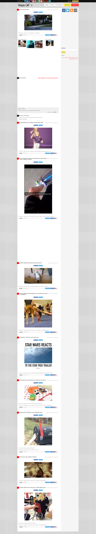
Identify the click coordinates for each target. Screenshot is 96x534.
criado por (46, 286)
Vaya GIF (62, 55)
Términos (66, 57)
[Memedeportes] (27, 1)
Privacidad (69, 57)
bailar (28, 151)
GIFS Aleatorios (59, 4)
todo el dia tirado (49, 405)
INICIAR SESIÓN (75, 1)
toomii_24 (51, 412)
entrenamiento (38, 330)
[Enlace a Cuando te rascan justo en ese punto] (22, 43)
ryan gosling (25, 151)
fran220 (51, 380)
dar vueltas (31, 480)
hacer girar (32, 330)
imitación (43, 286)
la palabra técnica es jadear (34, 286)
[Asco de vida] (23, 1)
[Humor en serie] (39, 1)
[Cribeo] (37, 1)
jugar (41, 405)
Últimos (46, 4)
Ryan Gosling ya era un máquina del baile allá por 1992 (31, 122)
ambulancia (47, 216)
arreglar (28, 480)
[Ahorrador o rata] (48, 1)
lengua (29, 286)
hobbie (29, 405)
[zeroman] (19, 109)
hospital (44, 216)
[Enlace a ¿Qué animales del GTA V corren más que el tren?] (50, 43)
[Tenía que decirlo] (46, 1)
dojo (34, 330)
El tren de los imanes (24, 9)
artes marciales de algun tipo (45, 330)
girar (34, 480)
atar (29, 216)
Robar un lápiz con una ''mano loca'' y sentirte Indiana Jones (33, 487)
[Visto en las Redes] (29, 1)
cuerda (25, 216)
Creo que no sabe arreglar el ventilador (28, 456)
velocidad (41, 216)
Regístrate (69, 1)
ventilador (25, 480)
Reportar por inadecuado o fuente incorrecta (52, 36)
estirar (38, 216)
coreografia (31, 151)
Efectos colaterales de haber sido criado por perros (31, 262)
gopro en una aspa (42, 480)
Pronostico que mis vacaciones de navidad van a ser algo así (33, 380)
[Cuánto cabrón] (33, 1)
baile (50, 151)
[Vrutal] (35, 1)
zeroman (23, 108)
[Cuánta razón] (25, 1)
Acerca (63, 57)
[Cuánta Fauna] (41, 1)
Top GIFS (52, 4)
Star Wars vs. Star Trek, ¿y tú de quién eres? (29, 337)
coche (35, 216)
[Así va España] (31, 1)
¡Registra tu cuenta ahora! (23, 119)
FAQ (75, 57)
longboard (32, 216)
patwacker (28, 330)
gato (26, 286)
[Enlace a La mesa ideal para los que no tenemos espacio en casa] (39, 44)
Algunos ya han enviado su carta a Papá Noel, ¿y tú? (31, 412)
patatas (36, 405)
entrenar (25, 330)
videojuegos (32, 405)
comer (39, 405)
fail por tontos (52, 216)
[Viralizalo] (50, 1)
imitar (40, 286)
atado (27, 216)
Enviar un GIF (67, 4)
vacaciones (44, 405)
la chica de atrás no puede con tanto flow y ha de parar (41, 151)
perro (24, 286)
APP (77, 57)
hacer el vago (25, 405)
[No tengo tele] (43, 1)
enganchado (38, 480)
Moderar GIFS (75, 4)
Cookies (73, 57)
